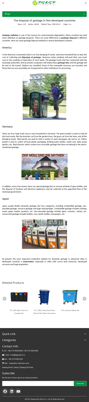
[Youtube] (18, 391)
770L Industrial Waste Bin (70, 310)
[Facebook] (5, 391)
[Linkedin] (11, 391)
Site (70, 24)
